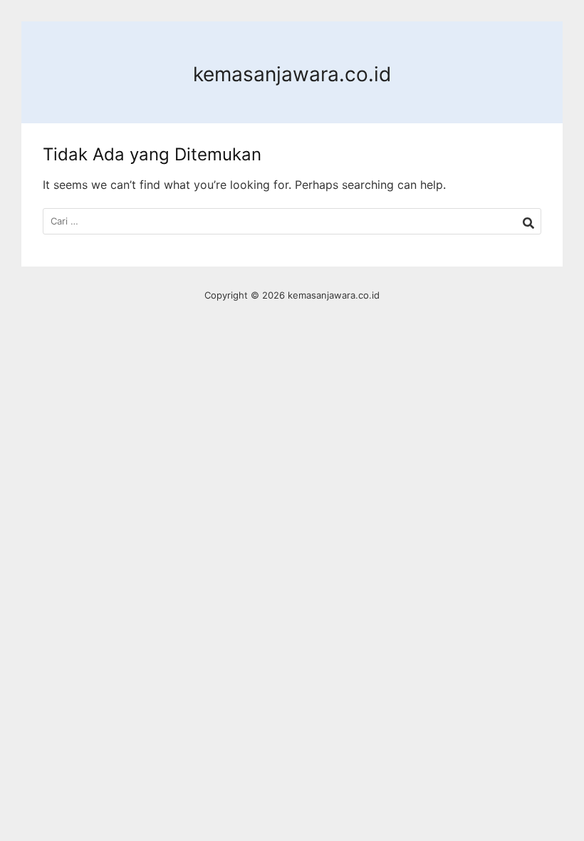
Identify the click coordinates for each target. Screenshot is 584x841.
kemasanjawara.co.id (292, 74)
